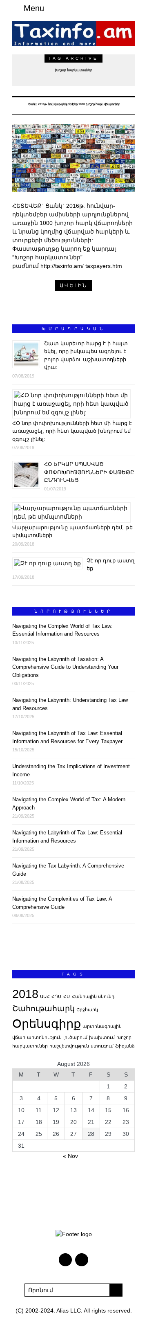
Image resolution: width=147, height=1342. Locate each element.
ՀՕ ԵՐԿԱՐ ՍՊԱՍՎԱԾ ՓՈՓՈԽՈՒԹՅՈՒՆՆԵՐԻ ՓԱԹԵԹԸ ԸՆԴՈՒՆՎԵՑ (89, 472)
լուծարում (75, 1037)
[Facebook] (118, 8)
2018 (25, 993)
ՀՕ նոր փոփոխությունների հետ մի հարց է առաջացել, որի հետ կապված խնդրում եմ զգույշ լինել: (72, 431)
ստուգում (102, 1045)
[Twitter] (128, 8)
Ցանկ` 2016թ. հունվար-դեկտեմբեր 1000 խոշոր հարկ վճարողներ (73, 104)
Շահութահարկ (43, 1008)
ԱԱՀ (45, 996)
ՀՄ (66, 996)
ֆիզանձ (125, 1045)
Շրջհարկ (87, 1009)
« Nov (70, 1156)
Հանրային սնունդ (93, 996)
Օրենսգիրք (46, 1023)
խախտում (102, 1037)
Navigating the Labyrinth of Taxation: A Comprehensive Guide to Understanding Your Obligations (65, 667)
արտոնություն (44, 1037)
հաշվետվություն (69, 1045)
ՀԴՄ (56, 996)
